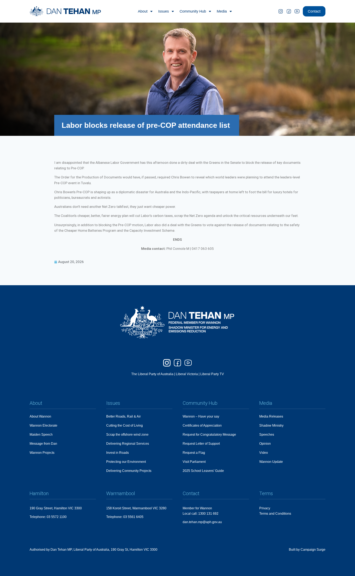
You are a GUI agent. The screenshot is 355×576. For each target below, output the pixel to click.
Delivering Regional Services (127, 443)
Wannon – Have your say (201, 416)
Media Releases (271, 416)
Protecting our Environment (126, 461)
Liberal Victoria (187, 374)
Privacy (264, 508)
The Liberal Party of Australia (152, 374)
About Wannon (40, 416)
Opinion (265, 443)
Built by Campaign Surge (307, 549)
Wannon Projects (42, 452)
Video (263, 452)
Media (222, 11)
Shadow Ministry (271, 425)
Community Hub (193, 11)
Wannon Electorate (43, 425)
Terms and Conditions (275, 513)
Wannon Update (271, 461)
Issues (163, 11)
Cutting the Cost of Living (124, 425)
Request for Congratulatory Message (209, 434)
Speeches (266, 434)
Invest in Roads (117, 452)
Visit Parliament (194, 461)
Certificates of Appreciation (202, 425)
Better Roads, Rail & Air (123, 416)
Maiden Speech (41, 434)
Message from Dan (43, 443)
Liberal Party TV (212, 374)
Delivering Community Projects (128, 470)
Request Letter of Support (201, 443)
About (143, 11)
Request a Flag (194, 452)
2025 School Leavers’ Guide (203, 470)
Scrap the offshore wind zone (127, 434)
